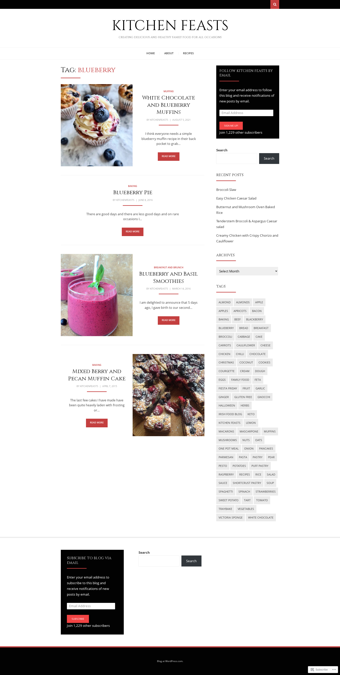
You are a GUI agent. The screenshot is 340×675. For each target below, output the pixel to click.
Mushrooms (228, 440)
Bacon (257, 311)
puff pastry (259, 466)
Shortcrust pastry (247, 483)
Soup (270, 483)
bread (243, 328)
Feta (258, 380)
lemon (251, 423)
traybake (225, 509)
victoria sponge (231, 517)
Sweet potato (228, 500)
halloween (227, 405)
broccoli (225, 336)
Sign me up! (231, 125)
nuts (246, 440)
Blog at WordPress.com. (170, 661)
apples (223, 311)
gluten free (243, 397)
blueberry (226, 328)
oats (258, 440)
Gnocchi (264, 397)
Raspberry (226, 474)
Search (221, 150)
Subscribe (78, 619)
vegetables (246, 509)
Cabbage (244, 336)
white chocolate (260, 517)
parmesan (226, 457)
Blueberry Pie (132, 192)
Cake (259, 336)
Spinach (244, 491)
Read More (169, 156)
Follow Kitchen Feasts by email (246, 73)
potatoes (239, 466)
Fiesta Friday (228, 388)
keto (251, 414)
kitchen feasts (229, 423)
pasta (243, 457)
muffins (169, 91)
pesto (223, 466)
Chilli (240, 354)
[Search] (274, 4)
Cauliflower (246, 345)
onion (249, 448)
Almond (225, 302)
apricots (240, 311)
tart (247, 500)
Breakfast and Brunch (168, 267)
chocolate (257, 354)
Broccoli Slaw (226, 189)
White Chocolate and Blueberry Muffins (168, 105)
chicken (224, 354)
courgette (227, 371)
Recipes (188, 53)
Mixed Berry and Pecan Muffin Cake (97, 375)
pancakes (266, 448)
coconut (246, 362)
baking (132, 186)
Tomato (262, 500)
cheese (266, 345)
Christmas (226, 362)
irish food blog (230, 414)
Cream (244, 371)
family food (240, 380)
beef (237, 319)
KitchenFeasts (159, 119)
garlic (260, 388)
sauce (223, 483)
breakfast (261, 328)
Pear (271, 457)
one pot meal (229, 448)
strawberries (266, 491)
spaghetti (226, 491)
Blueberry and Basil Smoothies (168, 277)
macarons (226, 431)
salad (271, 474)
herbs (245, 405)
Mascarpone (249, 431)
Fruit (246, 388)
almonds (243, 302)
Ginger (224, 397)
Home (150, 53)
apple (259, 302)
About (169, 53)
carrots (225, 345)
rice (258, 474)
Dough (260, 371)
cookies (264, 362)
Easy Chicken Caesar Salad (236, 198)
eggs (222, 380)
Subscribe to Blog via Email (89, 560)
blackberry (254, 319)
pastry (257, 457)
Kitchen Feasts (170, 25)
